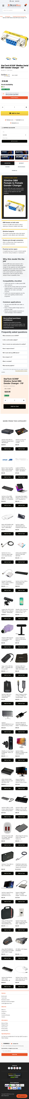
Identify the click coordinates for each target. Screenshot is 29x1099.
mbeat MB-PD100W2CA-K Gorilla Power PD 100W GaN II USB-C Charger (8, 951)
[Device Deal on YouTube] (14, 1068)
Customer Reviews (5, 1015)
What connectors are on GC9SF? (11, 335)
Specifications (21, 166)
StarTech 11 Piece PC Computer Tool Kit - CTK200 (21, 441)
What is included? (7, 361)
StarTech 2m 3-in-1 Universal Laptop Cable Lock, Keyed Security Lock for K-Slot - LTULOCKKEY (7, 555)
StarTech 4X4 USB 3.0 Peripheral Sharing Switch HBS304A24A (8, 441)
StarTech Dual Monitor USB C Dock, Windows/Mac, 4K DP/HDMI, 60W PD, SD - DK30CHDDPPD (7, 980)
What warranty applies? (8, 365)
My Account (4, 996)
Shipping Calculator (9, 127)
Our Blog (3, 1013)
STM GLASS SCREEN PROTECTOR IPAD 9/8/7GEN (21, 554)
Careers (3, 1017)
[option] (14, 39)
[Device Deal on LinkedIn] (20, 1068)
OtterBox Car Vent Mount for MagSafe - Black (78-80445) (7, 752)
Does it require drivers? (8, 348)
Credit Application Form (6, 1003)
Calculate (15, 141)
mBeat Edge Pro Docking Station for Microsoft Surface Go (21, 837)
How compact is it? (7, 357)
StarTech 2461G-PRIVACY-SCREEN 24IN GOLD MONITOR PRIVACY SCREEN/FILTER (21, 754)
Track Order (4, 998)
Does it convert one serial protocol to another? (14, 344)
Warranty (21, 163)
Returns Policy (4, 1023)
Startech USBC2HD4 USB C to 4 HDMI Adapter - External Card (21, 894)
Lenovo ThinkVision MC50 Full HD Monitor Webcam (21, 639)
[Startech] (5, 75)
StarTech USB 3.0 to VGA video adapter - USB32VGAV (6, 696)
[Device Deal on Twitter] (12, 1068)
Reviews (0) (14, 170)
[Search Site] (25, 10)
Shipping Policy (4, 1025)
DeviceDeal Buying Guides (21, 370)
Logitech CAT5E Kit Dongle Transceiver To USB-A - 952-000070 (21, 469)
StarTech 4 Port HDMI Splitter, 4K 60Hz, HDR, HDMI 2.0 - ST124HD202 (7, 498)
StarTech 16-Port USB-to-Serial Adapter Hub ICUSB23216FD (22, 583)
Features (7, 166)
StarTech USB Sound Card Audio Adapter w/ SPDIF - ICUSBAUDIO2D (22, 724)
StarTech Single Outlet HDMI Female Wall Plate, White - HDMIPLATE (21, 922)
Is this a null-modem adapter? (10, 340)
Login (12, 1)
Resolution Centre (5, 999)
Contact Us (3, 1011)
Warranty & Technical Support (7, 1001)
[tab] (14, 127)
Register (17, 1)
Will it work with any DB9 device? (11, 352)
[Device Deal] (14, 5)
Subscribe (14, 1054)
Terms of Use (4, 1026)
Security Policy (4, 1030)
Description (7, 163)
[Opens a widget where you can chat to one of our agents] (21, 1096)
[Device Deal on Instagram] (17, 1068)
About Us (3, 1009)
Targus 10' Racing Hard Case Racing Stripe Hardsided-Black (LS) (7, 922)
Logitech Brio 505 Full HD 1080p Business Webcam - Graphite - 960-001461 (8, 611)
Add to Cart (15, 113)
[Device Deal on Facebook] (9, 1068)
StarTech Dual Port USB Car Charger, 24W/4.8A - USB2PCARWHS (7, 837)
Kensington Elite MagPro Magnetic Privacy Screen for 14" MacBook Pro (21, 498)
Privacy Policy (4, 1028)
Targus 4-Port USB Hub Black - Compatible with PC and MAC (7, 667)
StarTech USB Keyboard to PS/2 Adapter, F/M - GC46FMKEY (7, 639)
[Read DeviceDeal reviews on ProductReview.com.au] (14, 1075)
